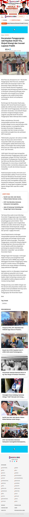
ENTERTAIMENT (18, 475)
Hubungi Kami (4, 507)
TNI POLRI (3, 501)
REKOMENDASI (4, 498)
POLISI (16, 493)
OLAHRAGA (17, 483)
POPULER (17, 496)
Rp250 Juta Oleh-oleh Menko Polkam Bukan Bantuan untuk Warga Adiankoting (12, 198)
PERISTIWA (17, 491)
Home (2, 35)
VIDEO (16, 501)
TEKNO (16, 498)
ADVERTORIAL (4, 467)
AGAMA (5, 20)
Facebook (10, 463)
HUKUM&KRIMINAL (19, 478)
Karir (16, 507)
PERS (2, 493)
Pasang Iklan (18, 505)
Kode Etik (3, 510)
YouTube (16, 463)
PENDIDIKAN (4, 491)
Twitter (14, 463)
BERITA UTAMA (16, 20)
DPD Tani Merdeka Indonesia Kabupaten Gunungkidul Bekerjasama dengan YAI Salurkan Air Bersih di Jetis (14, 203)
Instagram (12, 463)
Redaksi (3, 505)
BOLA (16, 470)
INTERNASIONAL (4, 480)
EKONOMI (3, 475)
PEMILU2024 (17, 488)
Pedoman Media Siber (20, 510)
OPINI (2, 485)
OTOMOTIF (17, 485)
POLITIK (3, 496)
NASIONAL (3, 483)
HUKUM (3, 478)
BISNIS (2, 470)
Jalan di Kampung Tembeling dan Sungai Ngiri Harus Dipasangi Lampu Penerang (13, 208)
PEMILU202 (3, 488)
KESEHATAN (17, 480)
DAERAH (4, 303)
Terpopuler (4, 23)
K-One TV (21, 16)
